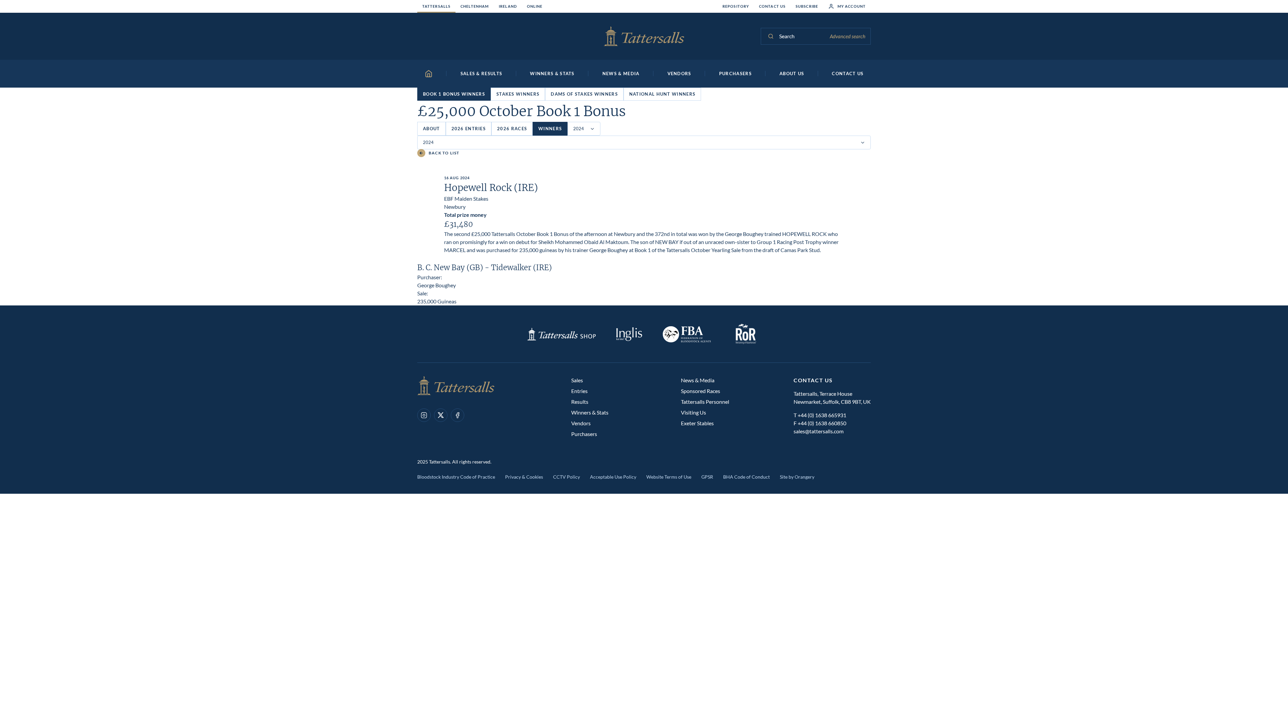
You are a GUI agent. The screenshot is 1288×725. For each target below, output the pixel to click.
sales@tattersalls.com (819, 431)
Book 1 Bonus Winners (454, 94)
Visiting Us (693, 412)
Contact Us (772, 6)
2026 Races (512, 128)
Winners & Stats (589, 412)
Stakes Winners (517, 94)
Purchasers (584, 434)
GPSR (707, 477)
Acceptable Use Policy (613, 477)
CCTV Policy (566, 477)
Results (579, 401)
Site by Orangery (797, 477)
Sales (577, 380)
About (431, 128)
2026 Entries (468, 128)
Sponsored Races (700, 391)
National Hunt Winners (662, 94)
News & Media (697, 380)
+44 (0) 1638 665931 (822, 415)
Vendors (581, 423)
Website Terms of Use (668, 477)
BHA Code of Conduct (746, 477)
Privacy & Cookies (524, 477)
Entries (579, 391)
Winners (550, 128)
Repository (735, 6)
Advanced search (847, 36)
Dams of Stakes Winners (584, 94)
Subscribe (807, 6)
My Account (852, 6)
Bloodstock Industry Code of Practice (456, 477)
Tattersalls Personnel (705, 401)
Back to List (444, 152)
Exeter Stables (697, 423)
